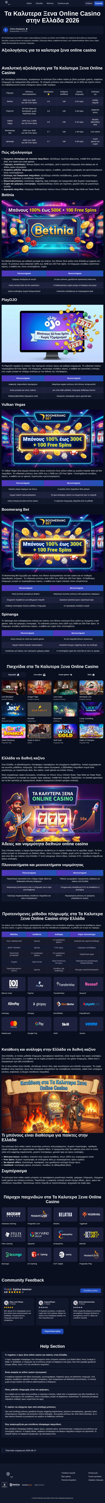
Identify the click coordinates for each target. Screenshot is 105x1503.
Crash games (64, 675)
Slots (90, 675)
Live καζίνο (38, 675)
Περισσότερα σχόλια (52, 1331)
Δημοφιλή (12, 675)
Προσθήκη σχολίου (91, 1290)
